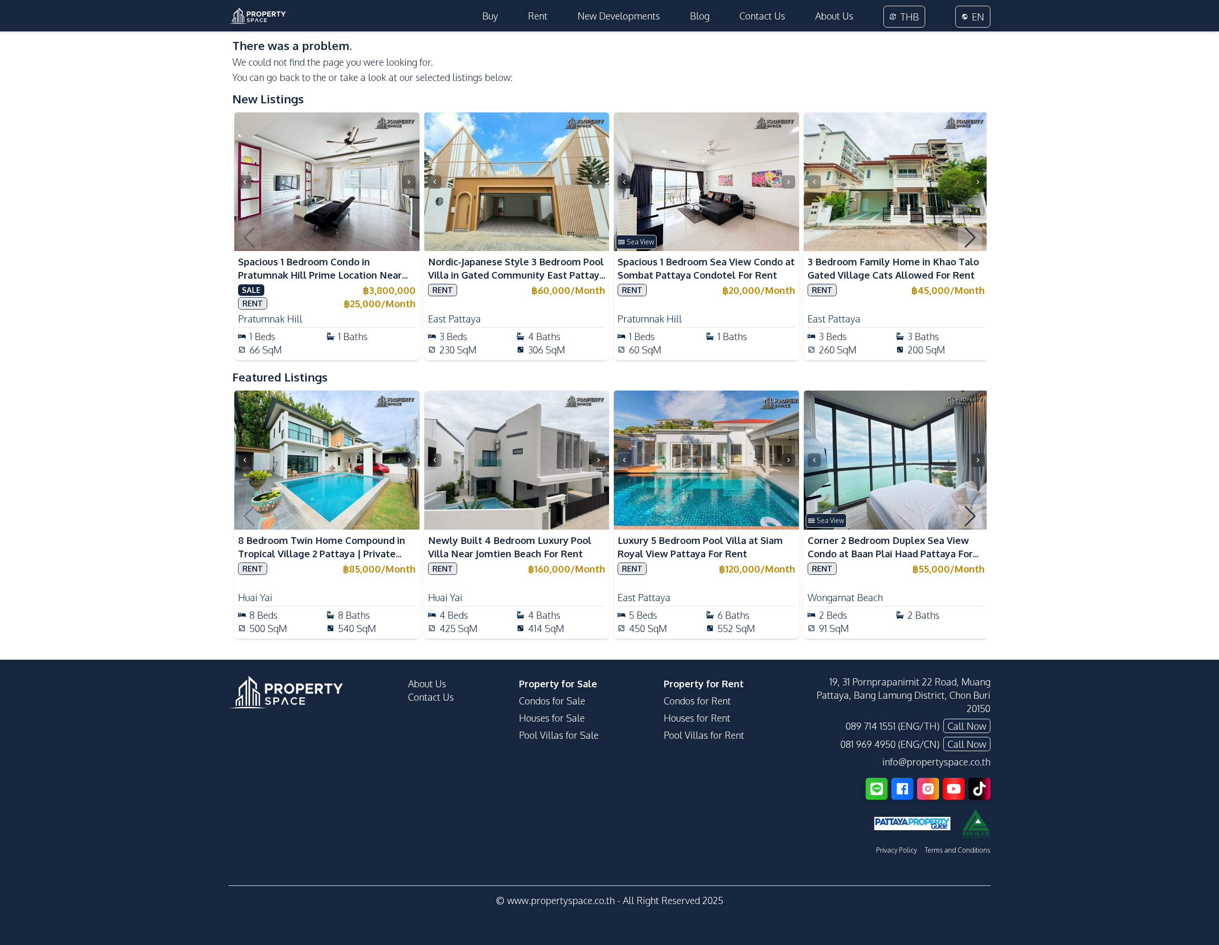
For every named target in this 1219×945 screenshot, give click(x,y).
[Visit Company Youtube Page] (954, 789)
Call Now (967, 726)
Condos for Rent (697, 700)
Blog (699, 16)
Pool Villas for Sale (559, 735)
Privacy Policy (896, 850)
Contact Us (762, 16)
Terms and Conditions (957, 850)
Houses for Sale (552, 718)
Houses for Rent (697, 718)
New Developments (619, 16)
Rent (538, 16)
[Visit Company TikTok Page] (979, 789)
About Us (834, 16)
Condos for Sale (552, 700)
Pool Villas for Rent (704, 735)
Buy (490, 16)
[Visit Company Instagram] (928, 789)
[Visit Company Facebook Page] (902, 789)
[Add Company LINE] (877, 789)
